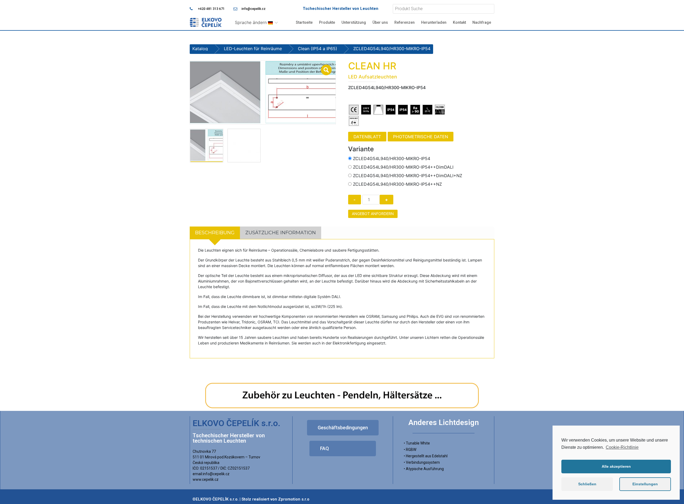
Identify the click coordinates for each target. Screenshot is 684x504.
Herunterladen (433, 22)
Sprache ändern (251, 22)
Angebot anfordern (373, 213)
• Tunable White (417, 443)
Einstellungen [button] (645, 484)
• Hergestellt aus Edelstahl (426, 456)
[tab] (215, 233)
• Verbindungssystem (422, 462)
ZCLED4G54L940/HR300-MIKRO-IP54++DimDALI (403, 167)
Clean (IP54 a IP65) (317, 48)
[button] (343, 427)
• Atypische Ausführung (424, 469)
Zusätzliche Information (280, 233)
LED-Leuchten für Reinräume (253, 48)
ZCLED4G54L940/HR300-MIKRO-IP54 (391, 158)
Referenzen (404, 22)
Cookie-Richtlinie (622, 447)
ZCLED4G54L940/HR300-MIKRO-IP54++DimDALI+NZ (407, 175)
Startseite (304, 22)
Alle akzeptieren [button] (616, 466)
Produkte (327, 22)
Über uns (380, 22)
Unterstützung (353, 22)
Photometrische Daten (420, 136)
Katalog (200, 48)
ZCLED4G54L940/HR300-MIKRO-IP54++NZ (397, 184)
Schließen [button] (587, 484)
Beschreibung (215, 233)
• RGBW (410, 449)
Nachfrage (481, 22)
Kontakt (459, 22)
